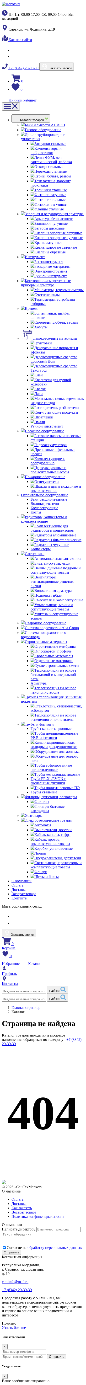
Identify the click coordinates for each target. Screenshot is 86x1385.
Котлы (36, 512)
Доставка (19, 890)
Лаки (38, 394)
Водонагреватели (45, 504)
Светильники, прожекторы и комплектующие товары (56, 865)
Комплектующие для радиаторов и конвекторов (52, 528)
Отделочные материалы (53, 661)
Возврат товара (23, 894)
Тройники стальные (50, 190)
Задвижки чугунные (51, 223)
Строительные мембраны (55, 646)
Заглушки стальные (50, 144)
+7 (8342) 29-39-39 (23, 68)
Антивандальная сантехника (57, 558)
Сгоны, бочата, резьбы (52, 176)
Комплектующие (44, 508)
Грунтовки (43, 343)
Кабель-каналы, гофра (52, 835)
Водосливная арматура (53, 590)
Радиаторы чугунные (51, 545)
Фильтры (41, 802)
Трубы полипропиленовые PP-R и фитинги (54, 735)
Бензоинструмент (48, 262)
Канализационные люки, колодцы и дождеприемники (54, 744)
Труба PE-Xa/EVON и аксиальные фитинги (48, 781)
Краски (40, 389)
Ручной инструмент (50, 276)
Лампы (40, 853)
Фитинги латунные (50, 195)
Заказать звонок (60, 68)
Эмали (39, 422)
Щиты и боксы (46, 877)
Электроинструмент (50, 271)
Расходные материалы (52, 266)
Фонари (40, 872)
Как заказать (21, 1208)
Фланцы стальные (49, 209)
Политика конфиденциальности (37, 1216)
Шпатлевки (43, 417)
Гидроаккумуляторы (50, 445)
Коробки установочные (53, 848)
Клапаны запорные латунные (58, 233)
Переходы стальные (50, 171)
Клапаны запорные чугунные (58, 238)
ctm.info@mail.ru (15, 1282)
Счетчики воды (47, 295)
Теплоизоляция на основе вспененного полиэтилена (53, 717)
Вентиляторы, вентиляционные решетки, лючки (52, 581)
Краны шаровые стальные (55, 247)
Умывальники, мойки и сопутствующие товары (52, 607)
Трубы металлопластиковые (57, 774)
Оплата (17, 885)
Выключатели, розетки (53, 830)
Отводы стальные (48, 167)
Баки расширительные (49, 499)
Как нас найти (20, 40)
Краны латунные (48, 243)
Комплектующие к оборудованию (48, 461)
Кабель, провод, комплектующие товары (50, 841)
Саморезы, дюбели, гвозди (56, 322)
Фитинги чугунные (50, 204)
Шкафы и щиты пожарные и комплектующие (56, 488)
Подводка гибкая (48, 595)
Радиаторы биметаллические (57, 540)
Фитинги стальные (49, 200)
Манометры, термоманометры (59, 290)
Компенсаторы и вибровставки (46, 150)
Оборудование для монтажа (57, 751)
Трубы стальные (44, 792)
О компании (21, 881)
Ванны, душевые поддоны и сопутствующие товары (56, 570)
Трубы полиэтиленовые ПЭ (57, 788)
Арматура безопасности (53, 219)
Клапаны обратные (50, 252)
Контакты (19, 898)
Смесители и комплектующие (58, 600)
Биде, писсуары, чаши (52, 563)
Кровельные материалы (53, 656)
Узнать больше (14, 1328)
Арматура (39, 683)
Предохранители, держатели (57, 858)
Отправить (56, 1356)
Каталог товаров (32, 120)
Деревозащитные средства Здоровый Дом (54, 359)
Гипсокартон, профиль (52, 651)
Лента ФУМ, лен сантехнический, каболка (51, 159)
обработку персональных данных (54, 1248)
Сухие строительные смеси (56, 665)
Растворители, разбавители (56, 408)
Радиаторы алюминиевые (55, 535)
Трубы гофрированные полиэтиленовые (51, 767)
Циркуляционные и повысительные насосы (50, 470)
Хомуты (41, 327)
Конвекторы (41, 549)
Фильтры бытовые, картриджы (48, 808)
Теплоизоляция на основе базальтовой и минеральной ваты (53, 674)
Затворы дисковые (49, 228)
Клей (38, 375)
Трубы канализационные (51, 729)
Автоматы (42, 825)
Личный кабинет (22, 100)
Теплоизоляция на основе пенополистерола (53, 690)
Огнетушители (46, 482)
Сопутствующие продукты (56, 412)
